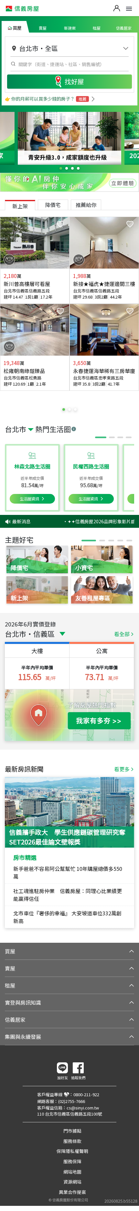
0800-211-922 (86, 1094)
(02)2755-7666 (71, 1101)
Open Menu (129, 9)
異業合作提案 (72, 1192)
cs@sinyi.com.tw (83, 1108)
